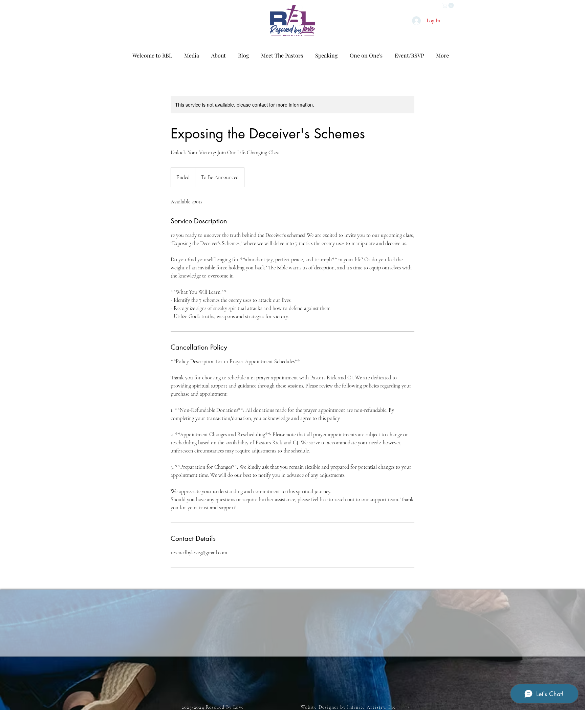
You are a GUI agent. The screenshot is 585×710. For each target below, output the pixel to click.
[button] (448, 5)
